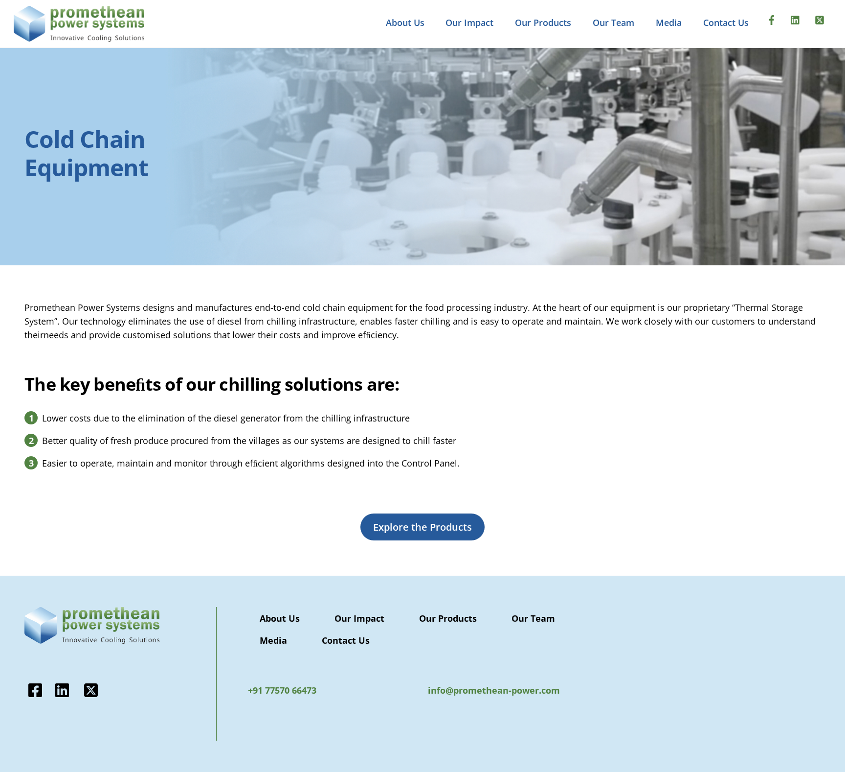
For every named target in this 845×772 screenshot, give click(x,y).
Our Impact (469, 22)
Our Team (613, 22)
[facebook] (771, 18)
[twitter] (819, 18)
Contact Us (726, 22)
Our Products (543, 22)
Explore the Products (422, 527)
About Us (405, 22)
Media (669, 22)
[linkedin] (795, 18)
